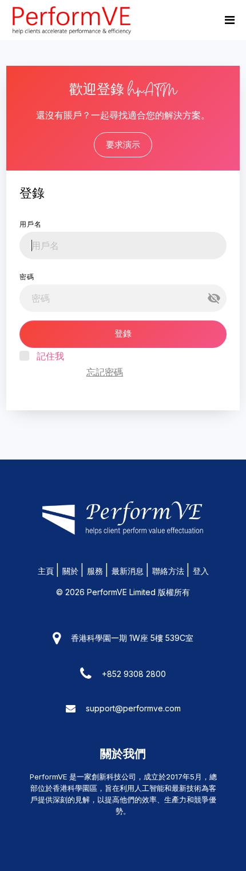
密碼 (26, 277)
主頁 (46, 571)
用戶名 (30, 224)
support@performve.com (133, 708)
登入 (201, 571)
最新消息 (128, 571)
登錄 (123, 333)
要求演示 (123, 144)
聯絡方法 (168, 571)
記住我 (50, 356)
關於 (70, 571)
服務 (95, 571)
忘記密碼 (104, 372)
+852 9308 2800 (134, 674)
